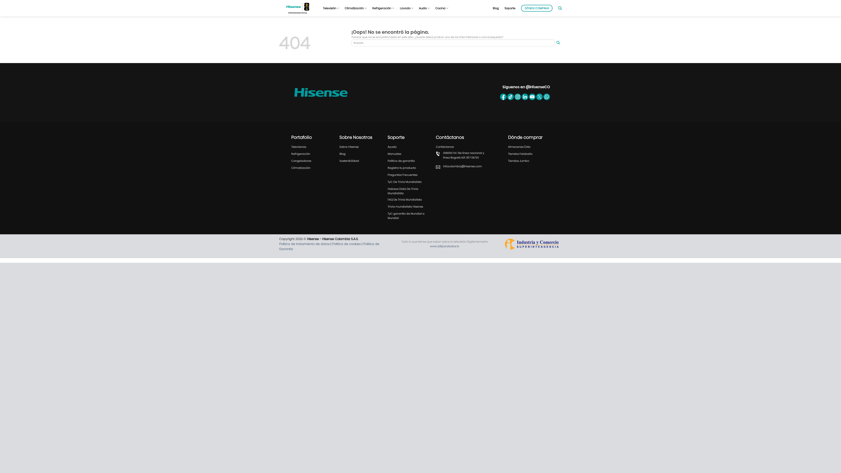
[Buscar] (560, 8)
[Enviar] (558, 42)
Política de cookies (346, 244)
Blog (496, 8)
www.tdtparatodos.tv (444, 246)
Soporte (510, 8)
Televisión (329, 8)
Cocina (440, 8)
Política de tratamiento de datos (304, 244)
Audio (423, 8)
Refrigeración (381, 8)
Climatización (354, 8)
